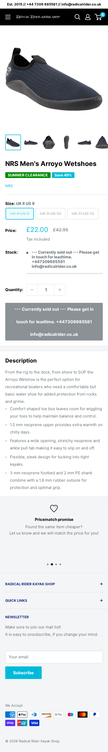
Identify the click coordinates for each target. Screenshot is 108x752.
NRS (9, 185)
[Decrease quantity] (31, 289)
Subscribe (23, 672)
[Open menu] (7, 17)
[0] (98, 17)
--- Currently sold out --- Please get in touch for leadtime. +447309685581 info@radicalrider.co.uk (54, 322)
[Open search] (77, 17)
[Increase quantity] (59, 289)
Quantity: (14, 289)
